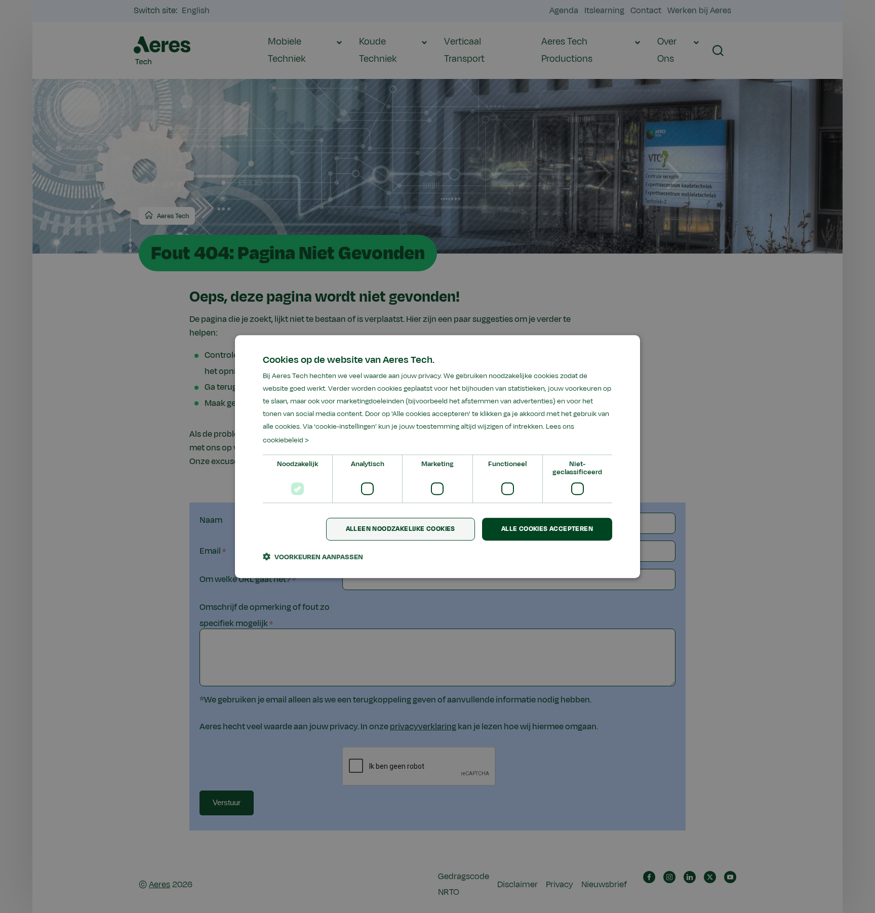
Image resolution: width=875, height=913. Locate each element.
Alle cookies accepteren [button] (547, 528)
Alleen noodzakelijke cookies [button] (400, 528)
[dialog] (437, 456)
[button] (313, 557)
